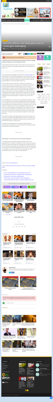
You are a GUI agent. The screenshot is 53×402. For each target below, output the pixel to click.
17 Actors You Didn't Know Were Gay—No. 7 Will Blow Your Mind (19, 211)
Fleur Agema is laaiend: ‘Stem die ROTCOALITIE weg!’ (21, 337)
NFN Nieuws (4, 20)
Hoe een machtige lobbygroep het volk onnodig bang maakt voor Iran (17, 172)
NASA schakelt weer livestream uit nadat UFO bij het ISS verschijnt (6, 325)
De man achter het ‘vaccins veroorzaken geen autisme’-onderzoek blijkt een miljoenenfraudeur (47, 73)
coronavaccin (43, 94)
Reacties (48, 64)
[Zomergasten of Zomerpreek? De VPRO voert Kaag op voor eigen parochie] (40, 86)
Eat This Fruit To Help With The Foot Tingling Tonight (7, 200)
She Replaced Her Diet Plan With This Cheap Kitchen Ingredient (7, 211)
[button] (7, 187)
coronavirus (48, 94)
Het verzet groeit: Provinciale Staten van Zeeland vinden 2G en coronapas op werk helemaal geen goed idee (28, 350)
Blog (3, 370)
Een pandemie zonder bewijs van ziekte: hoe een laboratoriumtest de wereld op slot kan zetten (47, 77)
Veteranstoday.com (14, 162)
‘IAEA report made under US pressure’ (13, 165)
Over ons (3, 363)
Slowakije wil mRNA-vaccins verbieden (31, 337)
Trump (46, 99)
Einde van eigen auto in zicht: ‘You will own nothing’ (16, 324)
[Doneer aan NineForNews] (32, 187)
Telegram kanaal (21, 20)
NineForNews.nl (9, 214)
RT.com (7, 162)
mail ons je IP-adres (6, 298)
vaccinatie (45, 101)
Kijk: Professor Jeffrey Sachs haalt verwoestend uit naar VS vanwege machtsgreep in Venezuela (9, 337)
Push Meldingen (14, 20)
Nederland (38, 97)
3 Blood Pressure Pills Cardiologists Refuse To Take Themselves (19, 200)
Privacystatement (5, 365)
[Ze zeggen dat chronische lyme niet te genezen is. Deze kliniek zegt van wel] (40, 69)
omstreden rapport (28, 74)
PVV (49, 97)
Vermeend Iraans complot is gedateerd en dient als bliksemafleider (17, 178)
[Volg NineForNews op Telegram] (15, 187)
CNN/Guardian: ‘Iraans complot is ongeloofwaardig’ (14, 176)
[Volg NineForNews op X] (23, 187)
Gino (41, 363)
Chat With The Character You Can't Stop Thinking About (31, 211)
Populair (39, 64)
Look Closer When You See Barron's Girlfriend (30, 200)
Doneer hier (27, 20)
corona (39, 94)
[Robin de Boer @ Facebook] (13, 273)
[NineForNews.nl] (5, 4)
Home (4, 23)
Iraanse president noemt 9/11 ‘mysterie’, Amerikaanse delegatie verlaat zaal (18, 179)
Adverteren (4, 368)
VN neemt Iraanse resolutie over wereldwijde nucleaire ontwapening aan (18, 174)
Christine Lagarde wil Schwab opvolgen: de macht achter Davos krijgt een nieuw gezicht (46, 81)
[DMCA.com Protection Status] (9, 382)
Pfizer (47, 97)
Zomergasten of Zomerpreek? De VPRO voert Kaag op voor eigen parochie (47, 85)
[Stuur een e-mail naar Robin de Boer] (10, 273)
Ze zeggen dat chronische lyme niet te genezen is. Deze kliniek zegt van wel (47, 68)
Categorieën (9, 20)
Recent (44, 64)
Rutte (43, 99)
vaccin (42, 101)
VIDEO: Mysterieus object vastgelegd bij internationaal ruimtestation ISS (6, 350)
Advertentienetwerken (5, 371)
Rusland (39, 99)
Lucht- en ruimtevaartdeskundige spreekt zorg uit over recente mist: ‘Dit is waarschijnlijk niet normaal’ (28, 324)
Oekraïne (43, 97)
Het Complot (8, 23)
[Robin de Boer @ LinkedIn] (11, 273)
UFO (49, 99)
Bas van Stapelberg (43, 368)
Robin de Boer (12, 267)
